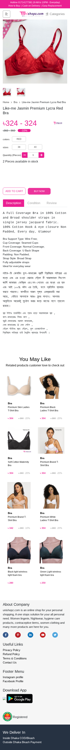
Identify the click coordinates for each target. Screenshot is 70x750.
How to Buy (14, 5)
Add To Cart (14, 191)
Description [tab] (13, 203)
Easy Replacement (52, 5)
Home (6, 102)
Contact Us (10, 662)
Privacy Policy (11, 650)
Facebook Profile (13, 681)
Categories (57, 14)
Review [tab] (52, 203)
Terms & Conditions (15, 658)
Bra (16, 102)
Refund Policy (11, 654)
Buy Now (39, 191)
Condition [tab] (33, 203)
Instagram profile (13, 677)
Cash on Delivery (31, 5)
